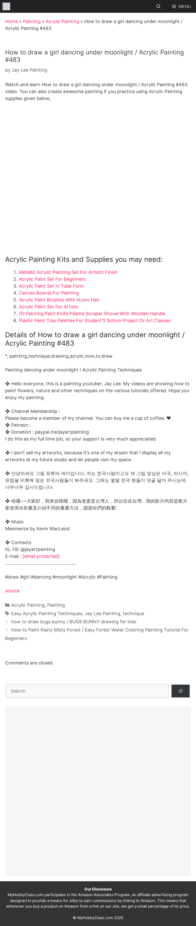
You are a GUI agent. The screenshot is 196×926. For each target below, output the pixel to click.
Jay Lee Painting (102, 613)
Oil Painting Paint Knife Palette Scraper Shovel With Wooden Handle (92, 313)
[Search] (181, 691)
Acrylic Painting (62, 21)
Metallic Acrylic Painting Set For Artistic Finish (68, 272)
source (12, 590)
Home (11, 21)
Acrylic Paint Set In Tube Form (51, 286)
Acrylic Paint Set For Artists (48, 306)
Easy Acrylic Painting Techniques (46, 613)
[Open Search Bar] (158, 6)
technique (133, 613)
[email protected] (41, 556)
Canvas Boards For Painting (49, 293)
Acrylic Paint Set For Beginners (52, 279)
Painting (32, 21)
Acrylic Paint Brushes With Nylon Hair (59, 299)
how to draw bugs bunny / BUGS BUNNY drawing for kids (73, 621)
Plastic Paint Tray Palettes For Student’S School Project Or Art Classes (94, 320)
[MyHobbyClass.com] (6, 6)
